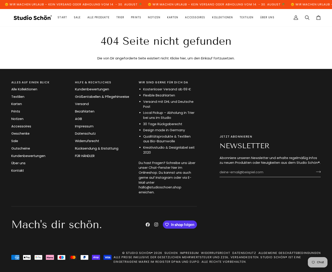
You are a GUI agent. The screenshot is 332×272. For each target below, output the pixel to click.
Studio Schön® (139, 253)
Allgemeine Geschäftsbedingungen (289, 253)
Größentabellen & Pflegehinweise (102, 96)
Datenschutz (85, 133)
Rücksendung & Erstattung (96, 148)
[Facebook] (148, 225)
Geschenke (20, 133)
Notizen (17, 119)
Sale (14, 141)
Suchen (171, 253)
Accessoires (21, 126)
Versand (82, 104)
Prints (15, 111)
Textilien (17, 96)
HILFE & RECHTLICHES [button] (93, 82)
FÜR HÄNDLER (85, 156)
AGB (78, 119)
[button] (173, 17)
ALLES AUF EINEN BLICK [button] (30, 82)
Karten (16, 104)
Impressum (84, 126)
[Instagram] (156, 225)
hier (183, 58)
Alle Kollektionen (24, 89)
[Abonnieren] (317, 171)
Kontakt (17, 170)
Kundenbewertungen (28, 156)
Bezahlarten (84, 111)
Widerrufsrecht (87, 141)
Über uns (18, 163)
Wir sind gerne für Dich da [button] (163, 82)
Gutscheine (20, 148)
